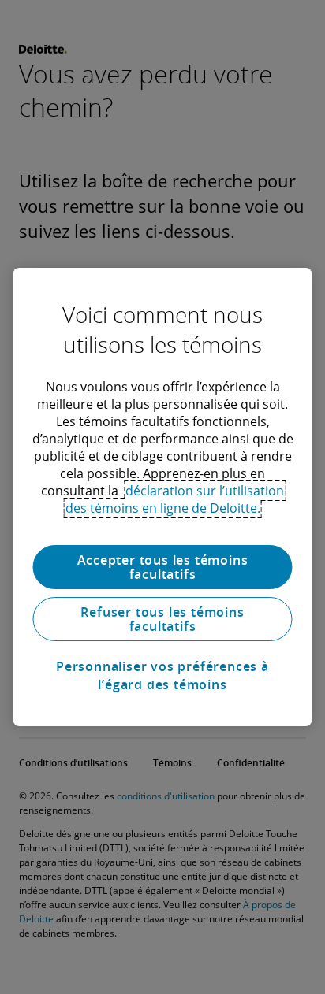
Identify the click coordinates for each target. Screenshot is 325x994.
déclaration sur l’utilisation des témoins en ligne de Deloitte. (175, 499)
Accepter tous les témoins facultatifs (162, 567)
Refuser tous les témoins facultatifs (162, 619)
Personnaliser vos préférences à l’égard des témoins (162, 675)
